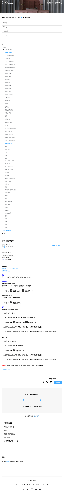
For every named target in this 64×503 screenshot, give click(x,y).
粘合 (6, 196)
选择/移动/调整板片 (10, 67)
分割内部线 (8, 113)
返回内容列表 (6, 369)
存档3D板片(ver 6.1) (11, 441)
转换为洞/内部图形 (10, 140)
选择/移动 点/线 (9, 70)
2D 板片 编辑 (26, 18)
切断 (5, 430)
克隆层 (6, 125)
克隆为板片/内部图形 (10, 128)
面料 (6, 216)
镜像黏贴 (7, 119)
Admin (8, 245)
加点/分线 (7, 79)
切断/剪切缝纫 (9, 427)
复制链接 (58, 382)
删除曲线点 (8, 88)
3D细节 (7, 210)
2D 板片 (7, 172)
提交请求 (50, 3)
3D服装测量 (8, 213)
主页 (6, 152)
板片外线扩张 (8, 131)
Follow (57, 245)
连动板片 (7, 107)
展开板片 (7, 104)
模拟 (6, 198)
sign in (8, 461)
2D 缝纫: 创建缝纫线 (10, 190)
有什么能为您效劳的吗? (9, 18)
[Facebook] (43, 383)
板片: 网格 (7, 204)
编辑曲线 (7, 82)
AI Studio (7, 164)
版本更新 (7, 149)
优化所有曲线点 (9, 134)
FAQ (5, 233)
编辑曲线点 (8, 85)
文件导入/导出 (9, 169)
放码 (6, 187)
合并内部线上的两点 (10, 137)
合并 (6, 116)
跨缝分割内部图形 (9, 61)
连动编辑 (7, 58)
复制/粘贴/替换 (9, 110)
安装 (6, 155)
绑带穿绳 (7, 193)
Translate (8, 259)
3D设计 (7, 207)
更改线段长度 (8, 122)
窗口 (6, 158)
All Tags (5, 23)
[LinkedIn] (51, 383)
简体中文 (57, 3)
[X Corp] (47, 383)
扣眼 (6, 224)
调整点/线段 (8, 73)
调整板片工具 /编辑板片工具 (10, 268)
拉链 (6, 227)
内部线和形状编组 (9, 55)
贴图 (6, 219)
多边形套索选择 (9, 95)
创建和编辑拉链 (9, 434)
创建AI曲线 (8, 76)
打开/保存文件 (9, 167)
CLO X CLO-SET (9, 161)
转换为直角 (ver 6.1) (10, 64)
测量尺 (7, 184)
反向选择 (7, 98)
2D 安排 (7, 175)
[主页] (8, 3)
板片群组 (7, 101)
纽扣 (6, 222)
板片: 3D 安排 (8, 201)
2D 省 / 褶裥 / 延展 (10, 178)
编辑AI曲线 (8, 92)
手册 (19, 18)
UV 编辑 (7, 437)
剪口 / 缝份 (8, 181)
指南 (6, 146)
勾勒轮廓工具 (6, 271)
